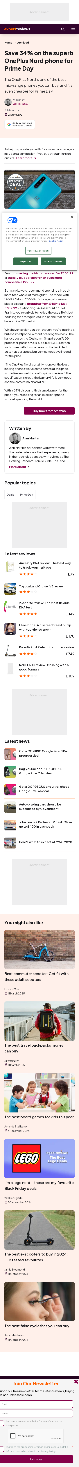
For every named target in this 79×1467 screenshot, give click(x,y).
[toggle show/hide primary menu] (73, 29)
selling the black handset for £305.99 (45, 273)
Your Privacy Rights (38, 250)
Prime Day (26, 494)
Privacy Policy (48, 1451)
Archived (23, 42)
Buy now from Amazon (49, 411)
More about (17, 467)
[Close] (72, 217)
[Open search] (62, 29)
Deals (10, 494)
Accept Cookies (53, 261)
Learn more (24, 158)
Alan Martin (20, 104)
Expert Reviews (16, 29)
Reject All (25, 261)
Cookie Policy (56, 240)
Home (8, 42)
